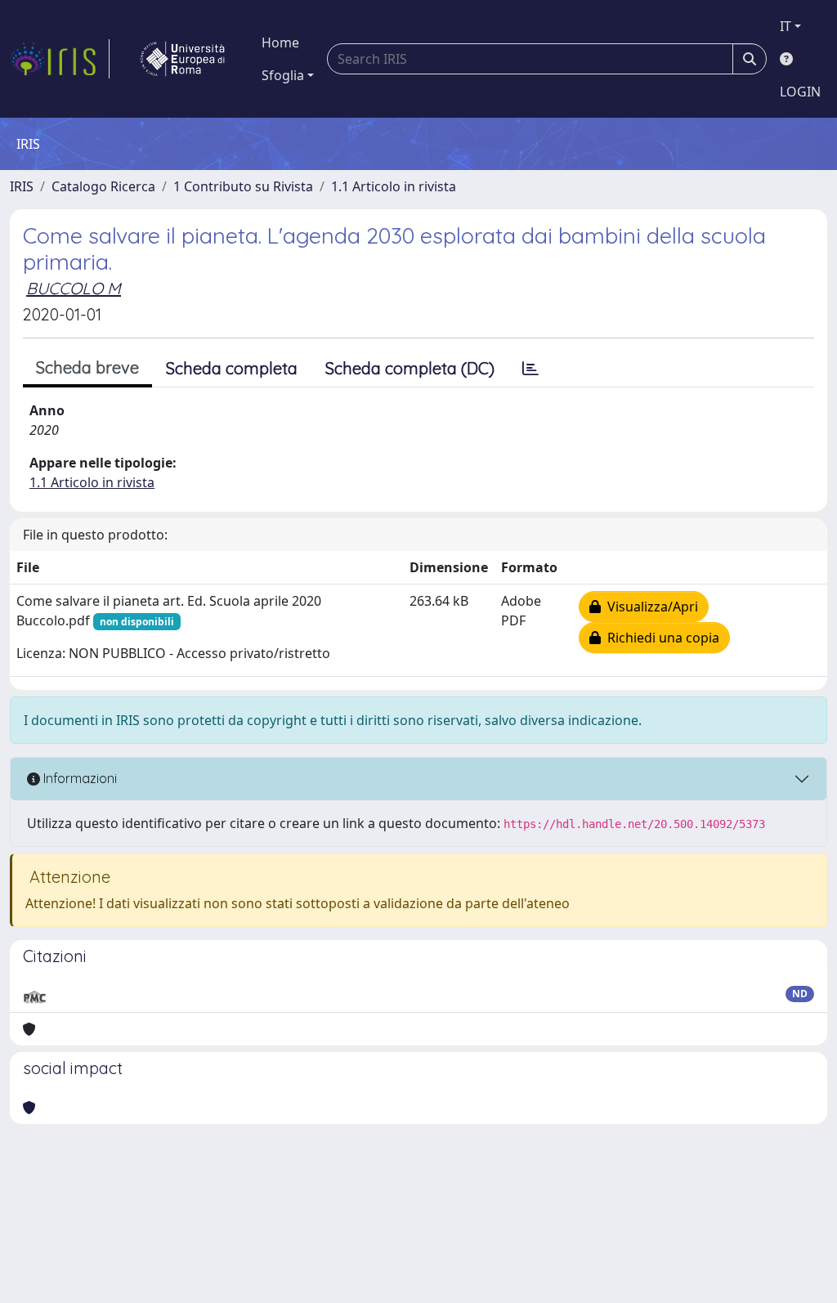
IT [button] (785, 26)
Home (280, 42)
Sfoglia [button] (283, 75)
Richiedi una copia (660, 638)
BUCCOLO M (73, 288)
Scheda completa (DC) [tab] (410, 368)
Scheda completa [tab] (232, 368)
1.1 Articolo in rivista (393, 186)
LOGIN (800, 92)
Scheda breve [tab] (87, 367)
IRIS (22, 186)
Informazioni (78, 778)
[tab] (530, 368)
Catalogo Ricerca (103, 186)
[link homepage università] (182, 59)
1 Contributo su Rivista (243, 186)
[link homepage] (60, 58)
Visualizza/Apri (649, 607)
